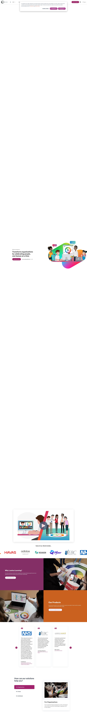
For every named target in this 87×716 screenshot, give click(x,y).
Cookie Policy (32, 6)
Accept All (53, 8)
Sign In (85, 2)
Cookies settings (45, 8)
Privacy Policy (37, 6)
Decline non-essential (62, 9)
